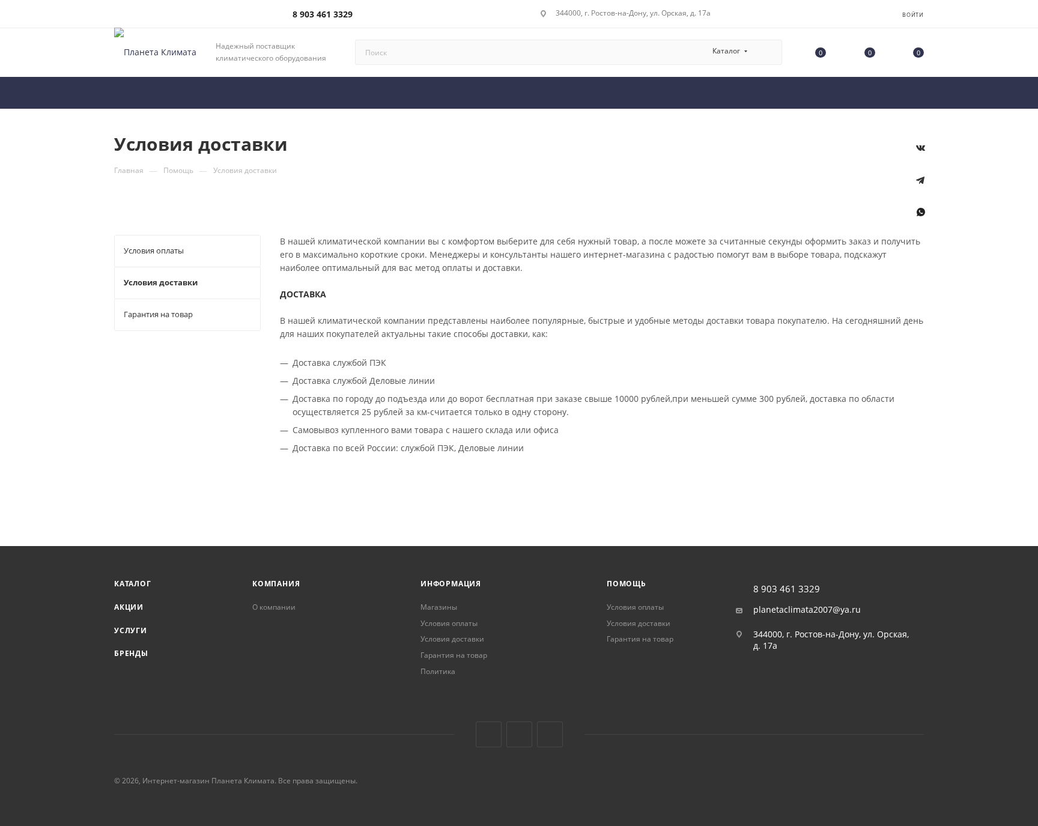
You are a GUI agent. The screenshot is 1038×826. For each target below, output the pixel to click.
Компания (276, 584)
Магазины (438, 607)
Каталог (132, 584)
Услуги (130, 630)
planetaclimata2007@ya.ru (807, 609)
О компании (274, 607)
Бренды (131, 653)
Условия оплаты (449, 623)
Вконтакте (489, 734)
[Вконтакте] (920, 155)
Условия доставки (452, 639)
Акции (129, 607)
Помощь (626, 584)
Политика (437, 671)
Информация (450, 584)
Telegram (519, 734)
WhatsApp (920, 219)
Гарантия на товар (453, 655)
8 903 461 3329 (323, 14)
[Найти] (767, 52)
